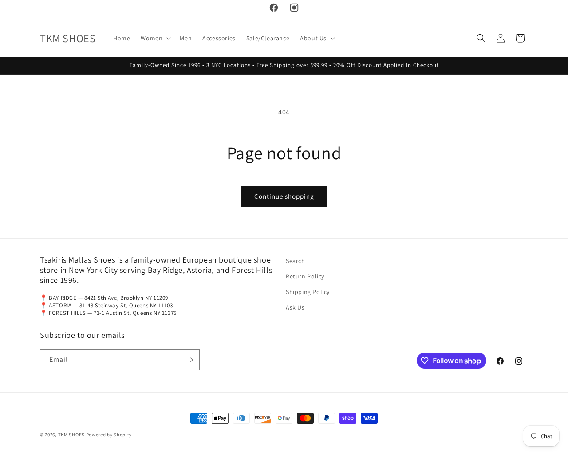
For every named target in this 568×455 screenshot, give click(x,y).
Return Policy (305, 276)
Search (295, 261)
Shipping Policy (308, 292)
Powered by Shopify (109, 434)
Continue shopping (284, 196)
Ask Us (295, 307)
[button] (154, 38)
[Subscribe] (189, 359)
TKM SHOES (72, 434)
